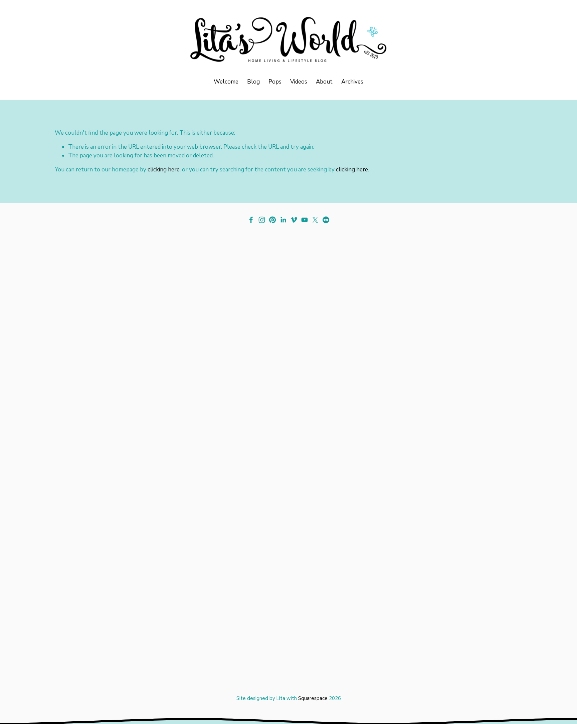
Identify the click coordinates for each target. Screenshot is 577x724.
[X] (315, 219)
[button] (113, 361)
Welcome (226, 82)
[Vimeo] (294, 219)
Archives (352, 82)
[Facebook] (251, 219)
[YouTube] (304, 219)
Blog (253, 82)
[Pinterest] (272, 219)
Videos (298, 82)
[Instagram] (261, 219)
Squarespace (313, 698)
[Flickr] (326, 219)
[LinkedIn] (283, 219)
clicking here (164, 169)
